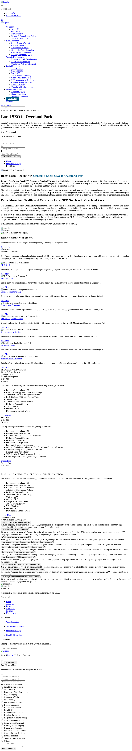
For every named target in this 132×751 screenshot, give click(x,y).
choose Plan (6, 415)
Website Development (15, 57)
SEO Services (17, 68)
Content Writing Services (21, 82)
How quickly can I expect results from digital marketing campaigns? (27, 542)
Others (7, 741)
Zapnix (10, 655)
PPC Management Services (22, 80)
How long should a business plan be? (16, 522)
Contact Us (5, 247)
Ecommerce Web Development (24, 59)
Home (8, 161)
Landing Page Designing (21, 55)
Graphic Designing (14, 89)
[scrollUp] (2, 660)
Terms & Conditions (19, 38)
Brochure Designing (19, 96)
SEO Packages (17, 71)
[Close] (2, 674)
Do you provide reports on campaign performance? (21, 564)
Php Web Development (20, 61)
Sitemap (9, 611)
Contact (9, 101)
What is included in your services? (15, 530)
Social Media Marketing (21, 75)
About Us (15, 29)
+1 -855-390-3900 (13, 15)
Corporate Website (18, 45)
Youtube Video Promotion (22, 87)
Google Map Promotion (21, 78)
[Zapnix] (5, 2)
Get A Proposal (10, 663)
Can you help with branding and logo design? (18, 552)
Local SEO (15, 73)
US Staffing (12, 99)
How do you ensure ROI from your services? (18, 557)
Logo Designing (18, 92)
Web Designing (12, 41)
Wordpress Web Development (23, 64)
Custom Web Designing (21, 52)
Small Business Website (21, 43)
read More (5, 274)
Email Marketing (18, 85)
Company (10, 27)
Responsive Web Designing (22, 50)
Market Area (11, 613)
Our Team (15, 31)
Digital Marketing (13, 66)
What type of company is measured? (16, 537)
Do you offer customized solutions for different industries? (23, 547)
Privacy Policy (17, 34)
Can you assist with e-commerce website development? (23, 569)
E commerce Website (19, 48)
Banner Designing (18, 94)
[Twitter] (2, 20)
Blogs (8, 606)
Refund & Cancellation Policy (23, 36)
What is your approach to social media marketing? (20, 577)
